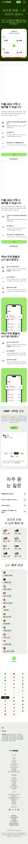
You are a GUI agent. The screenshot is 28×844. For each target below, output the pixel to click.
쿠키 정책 (14, 818)
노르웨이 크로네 (8, 575)
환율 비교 (14, 803)
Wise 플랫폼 (14, 785)
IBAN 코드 (14, 800)
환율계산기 (14, 795)
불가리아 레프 (7, 616)
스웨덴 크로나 (7, 630)
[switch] (14, 45)
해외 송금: (4, 731)
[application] (13, 445)
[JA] (14, 694)
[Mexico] (23, 697)
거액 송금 (14, 782)
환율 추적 (14, 427)
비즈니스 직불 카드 (14, 787)
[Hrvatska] (14, 687)
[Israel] (14, 690)
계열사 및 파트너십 (14, 767)
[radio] (6, 453)
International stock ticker (14, 797)
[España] (23, 680)
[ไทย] (23, 707)
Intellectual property (14, 824)
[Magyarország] (23, 687)
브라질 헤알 (6, 623)
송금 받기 (14, 783)
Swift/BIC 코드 (14, 799)
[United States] (14, 711)
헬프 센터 (14, 768)
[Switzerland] (14, 677)
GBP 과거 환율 (18, 734)
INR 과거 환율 (12, 737)
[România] (14, 704)
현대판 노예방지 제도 (14, 823)
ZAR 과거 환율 (5, 738)
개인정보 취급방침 (14, 817)
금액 (4, 36)
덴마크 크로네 (7, 589)
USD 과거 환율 (20, 738)
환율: (3, 727)
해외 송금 (14, 777)
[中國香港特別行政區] (14, 714)
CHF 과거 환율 (5, 740)
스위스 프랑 (6, 637)
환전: (4, 49)
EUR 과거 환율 (12, 735)
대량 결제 (14, 788)
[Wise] (7, 2)
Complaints (14, 820)
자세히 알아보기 (14, 159)
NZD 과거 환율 (19, 737)
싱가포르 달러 (7, 644)
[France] (14, 684)
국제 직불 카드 (14, 780)
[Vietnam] (23, 711)
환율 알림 (14, 802)
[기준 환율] (16, 31)
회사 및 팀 (14, 757)
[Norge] (14, 701)
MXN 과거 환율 (5, 735)
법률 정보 (14, 815)
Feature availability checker (14, 771)
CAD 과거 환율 (5, 737)
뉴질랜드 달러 (7, 582)
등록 (19, 2)
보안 (14, 759)
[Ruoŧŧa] (14, 707)
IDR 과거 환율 (12, 740)
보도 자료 (14, 760)
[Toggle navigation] (24, 2)
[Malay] (14, 697)
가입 (14, 154)
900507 (21, 833)
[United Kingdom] (23, 684)
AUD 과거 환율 (10, 734)
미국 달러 (6, 610)
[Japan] (23, 694)
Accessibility (14, 770)
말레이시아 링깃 (8, 603)
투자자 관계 (14, 765)
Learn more (17, 462)
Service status (14, 763)
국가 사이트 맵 (14, 821)
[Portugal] (23, 701)
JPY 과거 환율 (20, 735)
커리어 (14, 762)
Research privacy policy (14, 794)
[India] (23, 690)
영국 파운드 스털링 (8, 651)
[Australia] (14, 673)
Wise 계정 (14, 779)
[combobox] (20, 40)
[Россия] (23, 704)
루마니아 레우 (7, 596)
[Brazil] (23, 673)
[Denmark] (14, 680)
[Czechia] (23, 677)
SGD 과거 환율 (12, 738)
